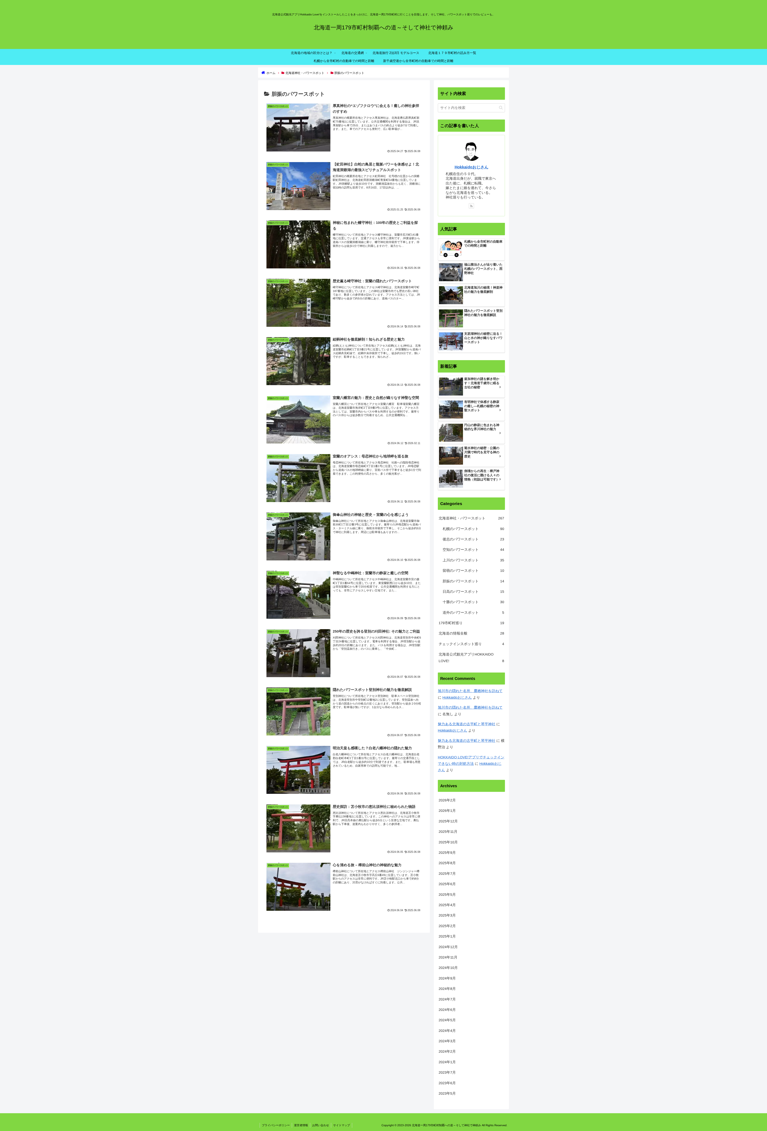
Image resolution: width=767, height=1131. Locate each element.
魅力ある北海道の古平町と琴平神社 (466, 724)
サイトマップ (341, 1125)
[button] (500, 107)
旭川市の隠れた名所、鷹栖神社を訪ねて (470, 691)
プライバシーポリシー (276, 1125)
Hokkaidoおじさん (471, 167)
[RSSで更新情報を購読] (471, 205)
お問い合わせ (320, 1125)
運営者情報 (301, 1125)
